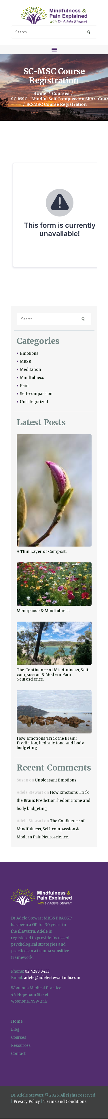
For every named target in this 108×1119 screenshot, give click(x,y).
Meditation (30, 369)
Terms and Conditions (64, 1101)
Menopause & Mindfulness (43, 611)
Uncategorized (34, 401)
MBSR (25, 361)
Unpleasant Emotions (55, 780)
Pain (24, 385)
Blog (15, 1029)
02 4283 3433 (37, 971)
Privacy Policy (27, 1101)
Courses (60, 93)
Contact (18, 1053)
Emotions (29, 353)
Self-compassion (36, 393)
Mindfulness (32, 377)
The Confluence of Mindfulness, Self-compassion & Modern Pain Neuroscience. (53, 675)
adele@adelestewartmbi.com (52, 977)
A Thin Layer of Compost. (42, 551)
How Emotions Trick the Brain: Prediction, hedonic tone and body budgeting (50, 743)
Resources (21, 1045)
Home (39, 93)
